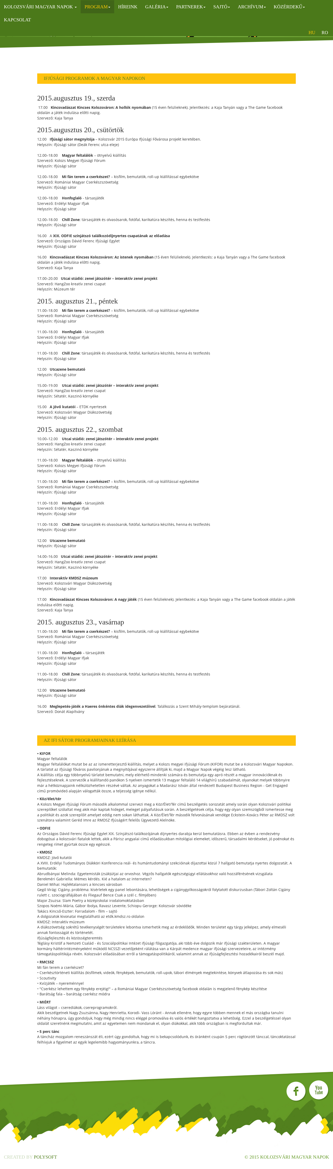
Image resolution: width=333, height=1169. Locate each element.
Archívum (250, 6)
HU (312, 32)
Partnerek (189, 6)
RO (325, 32)
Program (96, 6)
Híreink (127, 6)
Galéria (155, 6)
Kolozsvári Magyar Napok (39, 6)
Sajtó (220, 6)
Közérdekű (288, 6)
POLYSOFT (45, 1157)
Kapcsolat (17, 19)
